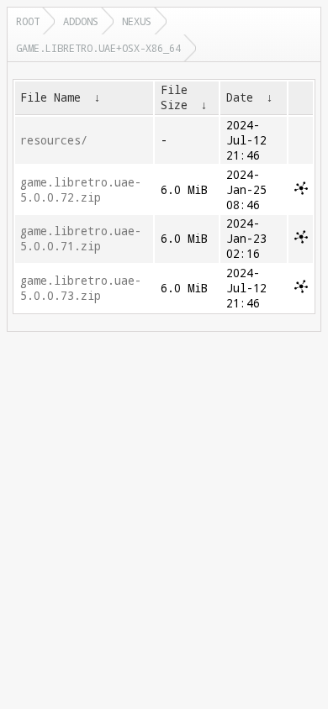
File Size (174, 97)
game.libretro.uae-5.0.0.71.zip (80, 238)
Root (28, 21)
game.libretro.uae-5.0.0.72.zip (80, 190)
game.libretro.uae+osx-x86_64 (98, 48)
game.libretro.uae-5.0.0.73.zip (80, 288)
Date (239, 97)
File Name (50, 97)
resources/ (53, 140)
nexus (136, 21)
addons (80, 21)
